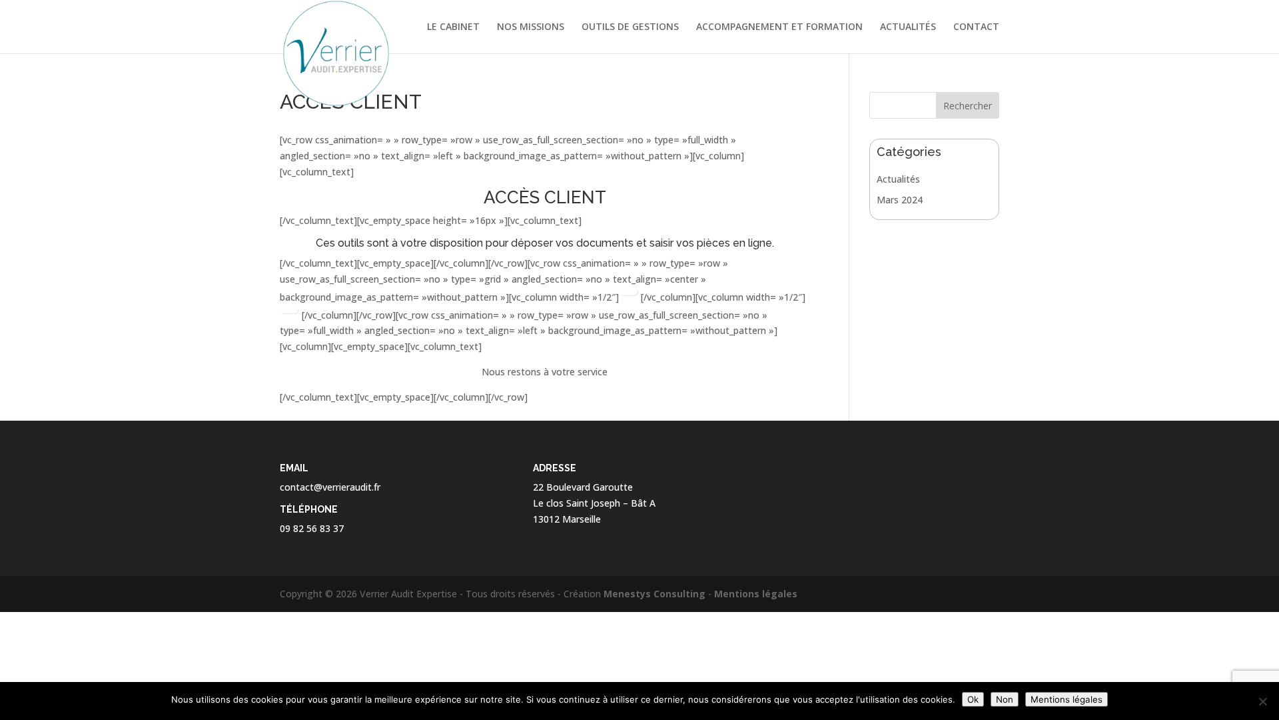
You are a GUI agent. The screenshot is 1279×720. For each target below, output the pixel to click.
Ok (973, 699)
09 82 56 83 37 (312, 528)
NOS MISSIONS (530, 27)
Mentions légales (755, 593)
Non (1004, 699)
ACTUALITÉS (908, 27)
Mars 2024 (900, 199)
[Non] (1262, 701)
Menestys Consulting (654, 593)
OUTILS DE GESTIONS (630, 27)
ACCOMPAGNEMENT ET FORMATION (779, 27)
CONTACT (976, 27)
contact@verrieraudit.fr (330, 487)
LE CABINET (453, 27)
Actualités (898, 179)
